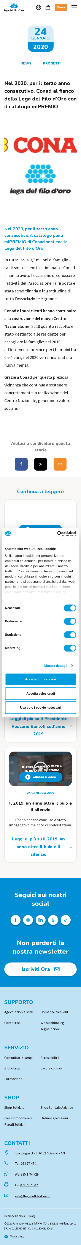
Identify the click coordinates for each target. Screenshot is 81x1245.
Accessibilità (50, 1057)
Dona (61, 7)
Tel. (26, 1163)
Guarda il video (44, 777)
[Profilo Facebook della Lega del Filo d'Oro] (15, 920)
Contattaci (12, 1022)
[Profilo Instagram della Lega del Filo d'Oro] (28, 920)
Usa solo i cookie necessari (40, 707)
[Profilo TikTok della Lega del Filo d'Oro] (65, 920)
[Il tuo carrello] (47, 7)
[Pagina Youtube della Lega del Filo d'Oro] (53, 920)
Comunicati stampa (18, 1057)
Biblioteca (12, 1068)
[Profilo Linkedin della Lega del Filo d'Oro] (40, 920)
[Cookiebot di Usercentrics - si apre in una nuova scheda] (57, 534)
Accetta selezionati (40, 693)
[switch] (70, 621)
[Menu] (74, 7)
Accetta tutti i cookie (40, 679)
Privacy (31, 1216)
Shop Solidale (14, 1107)
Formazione (13, 1079)
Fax (26, 1185)
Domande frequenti (55, 1012)
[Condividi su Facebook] (21, 464)
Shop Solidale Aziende (57, 1107)
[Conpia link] (60, 464)
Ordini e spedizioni (54, 1118)
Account (38, 7)
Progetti (52, 63)
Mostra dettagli (55, 665)
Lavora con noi (51, 1068)
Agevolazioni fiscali (18, 1012)
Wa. (27, 1174)
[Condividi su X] (40, 464)
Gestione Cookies (14, 1216)
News (26, 63)
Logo (16, 7)
